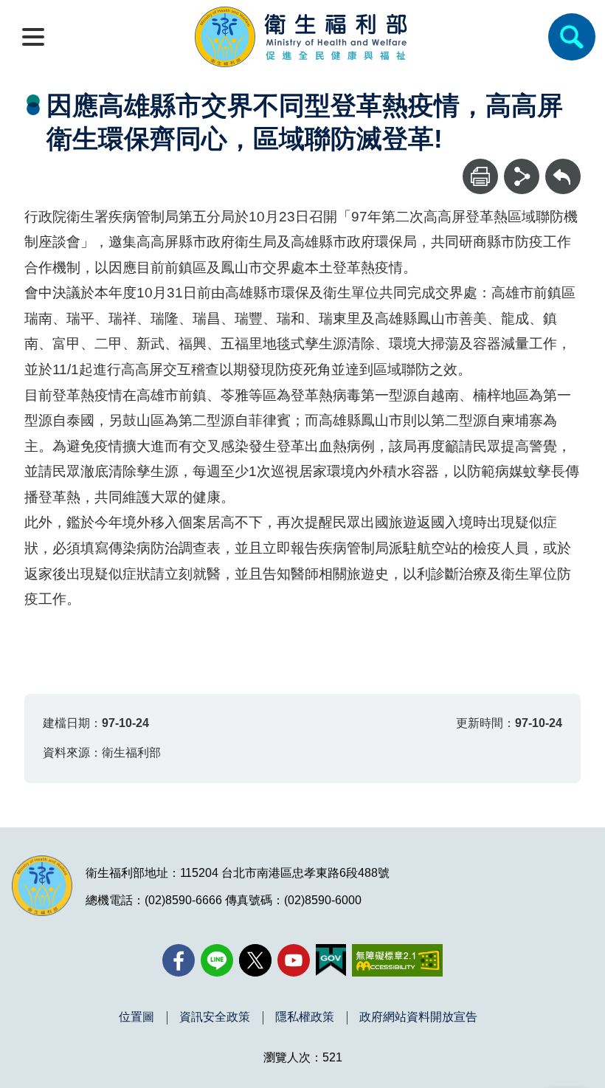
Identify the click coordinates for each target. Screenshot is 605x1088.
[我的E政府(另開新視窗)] (331, 960)
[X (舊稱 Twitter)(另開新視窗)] (255, 960)
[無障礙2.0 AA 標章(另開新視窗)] (397, 960)
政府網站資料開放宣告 (418, 1017)
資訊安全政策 (214, 1017)
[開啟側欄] (33, 37)
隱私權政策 (304, 1017)
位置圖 (136, 1017)
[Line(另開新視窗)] (217, 960)
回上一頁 (563, 165)
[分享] (521, 176)
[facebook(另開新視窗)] (178, 960)
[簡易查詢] (571, 37)
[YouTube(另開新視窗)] (293, 960)
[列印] (480, 176)
